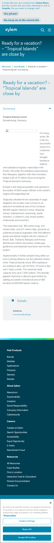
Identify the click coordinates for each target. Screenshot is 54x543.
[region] (27, 521)
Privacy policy (10, 515)
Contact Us (12, 485)
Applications (13, 365)
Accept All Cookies (27, 538)
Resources (6, 66)
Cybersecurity (13, 414)
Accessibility (13, 436)
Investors (11, 401)
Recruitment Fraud (16, 450)
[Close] (50, 503)
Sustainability (13, 396)
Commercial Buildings (22, 314)
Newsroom (12, 392)
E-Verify (10, 445)
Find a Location (14, 472)
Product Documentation (18, 481)
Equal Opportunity (15, 441)
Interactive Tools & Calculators (21, 476)
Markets (11, 361)
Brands (10, 357)
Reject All (26, 529)
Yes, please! (10, 13)
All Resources (13, 463)
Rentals (10, 379)
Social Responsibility (17, 405)
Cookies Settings (27, 521)
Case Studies (19, 66)
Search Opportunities (17, 432)
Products (11, 370)
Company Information (17, 410)
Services (11, 374)
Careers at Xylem (15, 427)
